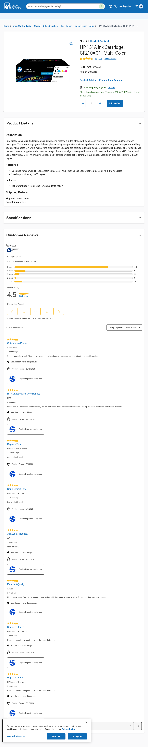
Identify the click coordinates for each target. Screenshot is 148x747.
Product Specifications (111, 80)
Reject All (56, 736)
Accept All (77, 736)
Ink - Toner (66, 26)
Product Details (88, 80)
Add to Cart (115, 103)
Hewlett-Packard (99, 41)
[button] (120, 6)
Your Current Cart (139, 6)
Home (6, 26)
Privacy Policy (68, 729)
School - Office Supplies (46, 26)
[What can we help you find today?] (101, 6)
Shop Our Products (22, 26)
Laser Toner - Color (84, 26)
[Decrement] (83, 103)
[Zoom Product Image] (71, 44)
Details (111, 87)
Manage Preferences (16, 736)
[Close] (86, 722)
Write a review (110, 59)
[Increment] (100, 103)
